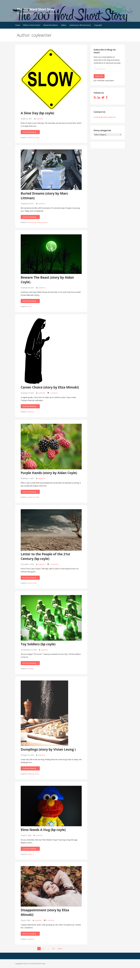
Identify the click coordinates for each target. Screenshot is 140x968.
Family (37, 137)
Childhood (30, 137)
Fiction (39, 222)
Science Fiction (32, 583)
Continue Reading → (30, 132)
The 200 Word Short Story (36, 9)
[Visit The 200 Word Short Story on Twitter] (103, 98)
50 (53, 948)
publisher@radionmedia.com (105, 117)
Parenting (30, 669)
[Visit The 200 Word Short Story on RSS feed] (95, 98)
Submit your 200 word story (80, 25)
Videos (63, 25)
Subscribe (99, 76)
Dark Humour (31, 222)
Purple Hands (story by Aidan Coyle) (49, 473)
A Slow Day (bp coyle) (37, 113)
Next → (61, 948)
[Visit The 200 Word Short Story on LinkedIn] (98, 98)
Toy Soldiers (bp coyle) (38, 644)
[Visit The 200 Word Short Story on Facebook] (107, 98)
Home (17, 25)
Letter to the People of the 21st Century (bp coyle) (45, 556)
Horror (29, 306)
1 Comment (54, 393)
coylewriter (39, 119)
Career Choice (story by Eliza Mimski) (50, 387)
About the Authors (50, 25)
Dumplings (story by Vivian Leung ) (48, 749)
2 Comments (54, 564)
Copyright (98, 25)
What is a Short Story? (31, 25)
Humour (44, 222)
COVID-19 (30, 854)
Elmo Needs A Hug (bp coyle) (43, 829)
